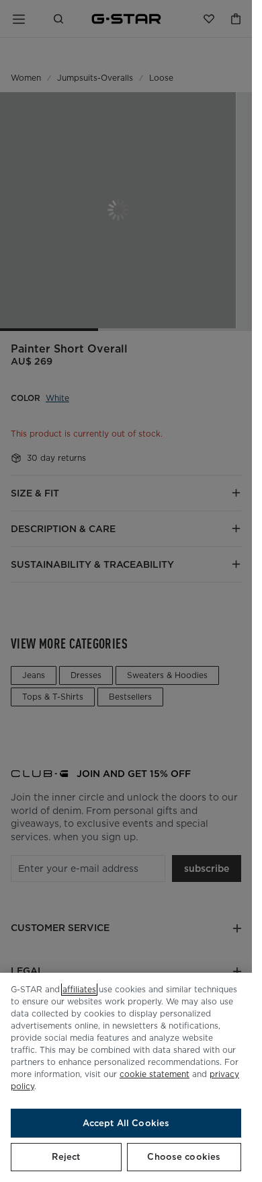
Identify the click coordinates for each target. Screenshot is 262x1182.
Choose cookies (183, 1157)
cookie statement (154, 1074)
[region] (126, 1077)
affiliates (79, 989)
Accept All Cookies (126, 1123)
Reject (66, 1157)
